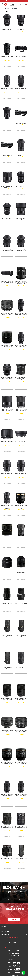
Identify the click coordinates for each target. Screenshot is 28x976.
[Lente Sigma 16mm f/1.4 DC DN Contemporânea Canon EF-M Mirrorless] (21, 145)
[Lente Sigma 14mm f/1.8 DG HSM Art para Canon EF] (7, 466)
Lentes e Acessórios (9, 8)
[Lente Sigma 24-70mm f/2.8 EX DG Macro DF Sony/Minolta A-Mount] (21, 498)
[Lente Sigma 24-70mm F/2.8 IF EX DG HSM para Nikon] (7, 755)
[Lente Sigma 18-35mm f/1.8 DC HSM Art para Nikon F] (21, 787)
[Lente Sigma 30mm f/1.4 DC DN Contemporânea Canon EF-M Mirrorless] (7, 177)
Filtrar (20, 11)
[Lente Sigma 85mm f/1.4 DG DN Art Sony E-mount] (21, 20)
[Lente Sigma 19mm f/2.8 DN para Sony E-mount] (7, 434)
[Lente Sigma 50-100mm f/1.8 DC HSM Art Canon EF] (21, 659)
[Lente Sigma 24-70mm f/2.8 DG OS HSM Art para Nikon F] (21, 242)
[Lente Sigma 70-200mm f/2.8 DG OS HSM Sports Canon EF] (7, 274)
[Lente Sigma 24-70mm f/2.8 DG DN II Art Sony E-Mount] (7, 20)
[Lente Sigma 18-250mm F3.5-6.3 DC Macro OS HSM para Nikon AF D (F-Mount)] (21, 274)
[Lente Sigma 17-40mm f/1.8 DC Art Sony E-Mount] (7, 49)
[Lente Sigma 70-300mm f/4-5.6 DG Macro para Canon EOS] (21, 594)
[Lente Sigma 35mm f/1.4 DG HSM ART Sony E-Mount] (21, 338)
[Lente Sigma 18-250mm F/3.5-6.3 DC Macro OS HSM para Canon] (7, 819)
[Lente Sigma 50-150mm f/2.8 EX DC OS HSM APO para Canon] (7, 659)
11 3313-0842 (15, 953)
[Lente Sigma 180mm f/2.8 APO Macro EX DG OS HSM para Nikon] (21, 851)
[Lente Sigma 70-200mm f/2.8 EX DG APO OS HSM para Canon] (7, 626)
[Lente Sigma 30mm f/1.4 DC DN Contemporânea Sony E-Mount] (7, 402)
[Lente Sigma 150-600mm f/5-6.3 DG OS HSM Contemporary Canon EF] (7, 145)
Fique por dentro (14, 897)
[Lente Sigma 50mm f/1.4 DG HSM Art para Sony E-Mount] (21, 306)
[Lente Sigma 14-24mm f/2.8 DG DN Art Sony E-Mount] (21, 177)
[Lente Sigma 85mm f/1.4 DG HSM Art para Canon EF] (21, 81)
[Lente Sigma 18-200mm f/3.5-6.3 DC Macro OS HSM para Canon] (21, 819)
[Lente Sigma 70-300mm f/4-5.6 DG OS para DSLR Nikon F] (7, 594)
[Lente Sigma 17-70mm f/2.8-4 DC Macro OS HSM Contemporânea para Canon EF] (21, 370)
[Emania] (9, 4)
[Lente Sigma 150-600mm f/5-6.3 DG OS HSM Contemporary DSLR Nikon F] (21, 113)
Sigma (15, 8)
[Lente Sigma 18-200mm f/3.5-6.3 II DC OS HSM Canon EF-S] (7, 851)
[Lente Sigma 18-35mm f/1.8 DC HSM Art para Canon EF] (7, 787)
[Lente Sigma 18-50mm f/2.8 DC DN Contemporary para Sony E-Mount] (7, 498)
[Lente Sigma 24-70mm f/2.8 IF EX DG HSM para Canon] (21, 755)
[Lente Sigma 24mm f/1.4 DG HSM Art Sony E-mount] (7, 113)
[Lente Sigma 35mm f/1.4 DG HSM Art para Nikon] (21, 691)
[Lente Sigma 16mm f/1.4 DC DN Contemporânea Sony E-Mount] (21, 402)
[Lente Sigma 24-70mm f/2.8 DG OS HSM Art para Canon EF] (7, 242)
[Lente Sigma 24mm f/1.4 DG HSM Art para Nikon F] (7, 370)
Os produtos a (15, 0)
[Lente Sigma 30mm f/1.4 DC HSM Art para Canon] (21, 723)
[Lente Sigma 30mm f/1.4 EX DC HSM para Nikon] (7, 723)
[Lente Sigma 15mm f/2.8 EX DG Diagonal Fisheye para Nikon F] (7, 562)
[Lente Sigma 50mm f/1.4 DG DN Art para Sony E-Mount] (7, 81)
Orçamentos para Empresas (15, 947)
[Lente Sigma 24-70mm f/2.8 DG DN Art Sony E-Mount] (7, 209)
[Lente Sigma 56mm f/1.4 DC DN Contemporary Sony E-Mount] (21, 209)
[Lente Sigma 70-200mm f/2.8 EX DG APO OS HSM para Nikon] (21, 626)
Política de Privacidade (14, 937)
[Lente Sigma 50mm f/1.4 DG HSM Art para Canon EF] (21, 530)
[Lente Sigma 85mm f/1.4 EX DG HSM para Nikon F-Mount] (7, 338)
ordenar (8, 11)
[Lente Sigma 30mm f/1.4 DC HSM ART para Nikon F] (7, 306)
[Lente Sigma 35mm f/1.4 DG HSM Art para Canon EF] (7, 691)
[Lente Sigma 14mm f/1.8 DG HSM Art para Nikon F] (21, 466)
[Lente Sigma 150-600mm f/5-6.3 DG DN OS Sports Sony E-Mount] (21, 49)
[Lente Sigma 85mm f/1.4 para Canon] (7, 530)
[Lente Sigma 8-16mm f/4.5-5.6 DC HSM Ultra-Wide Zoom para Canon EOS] (21, 562)
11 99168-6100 (15, 955)
